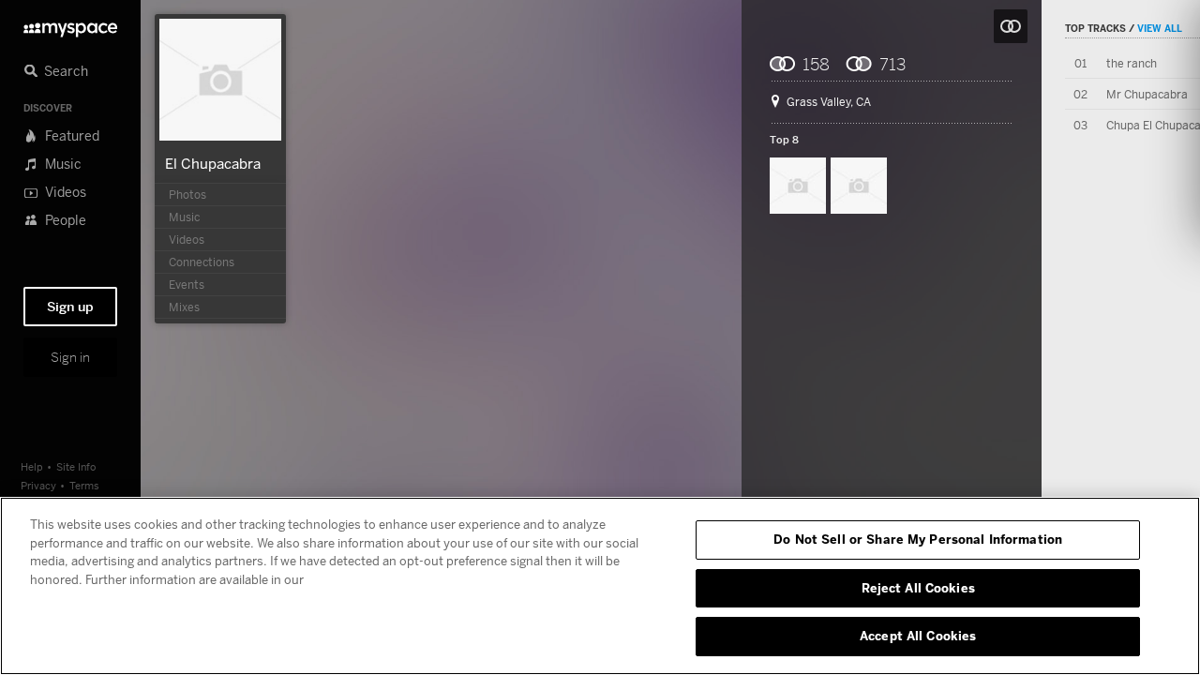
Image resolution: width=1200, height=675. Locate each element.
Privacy (38, 485)
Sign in (70, 357)
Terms (84, 485)
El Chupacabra (213, 163)
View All (1159, 28)
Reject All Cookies (918, 587)
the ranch (1131, 63)
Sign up (70, 306)
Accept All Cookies (918, 635)
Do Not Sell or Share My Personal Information (917, 539)
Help (32, 466)
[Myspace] (70, 25)
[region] (600, 586)
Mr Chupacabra (1147, 94)
